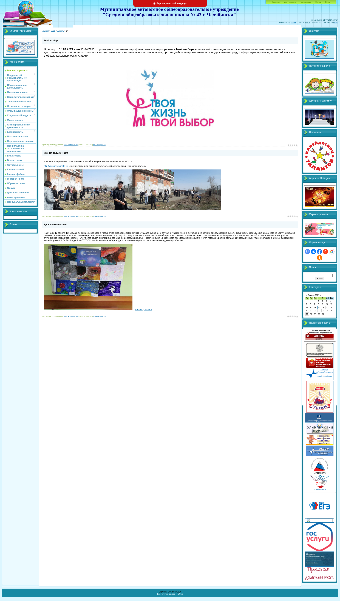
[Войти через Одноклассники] (319, 257)
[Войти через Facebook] (319, 251)
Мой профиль (290, 2)
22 (319, 311)
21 (315, 311)
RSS (336, 22)
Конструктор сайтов (166, 594)
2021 (53, 31)
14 (315, 307)
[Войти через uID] (307, 251)
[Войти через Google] (332, 251)
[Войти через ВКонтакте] (313, 251)
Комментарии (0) (99, 145)
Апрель (60, 31)
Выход (318, 2)
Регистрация (305, 2)
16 (323, 307)
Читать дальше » (143, 309)
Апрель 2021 (313, 295)
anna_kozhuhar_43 (71, 145)
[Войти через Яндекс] (325, 251)
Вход (327, 2)
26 (307, 314)
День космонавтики (55, 224)
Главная (276, 2)
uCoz (180, 594)
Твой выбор (51, 40)
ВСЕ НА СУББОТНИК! (56, 153)
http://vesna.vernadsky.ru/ (56, 166)
